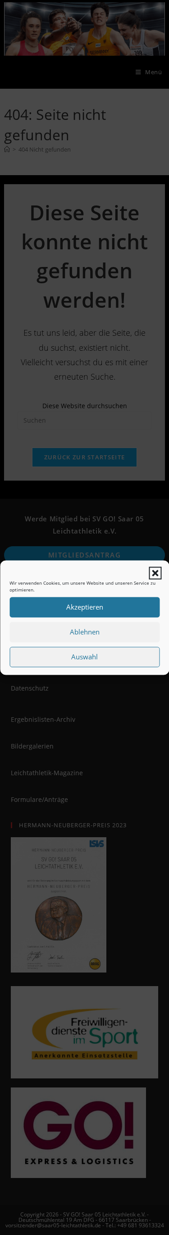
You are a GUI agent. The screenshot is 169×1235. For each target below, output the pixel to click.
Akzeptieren (84, 607)
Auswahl (84, 657)
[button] (155, 573)
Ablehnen (85, 632)
